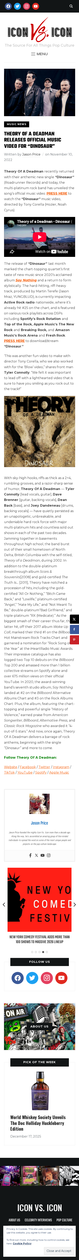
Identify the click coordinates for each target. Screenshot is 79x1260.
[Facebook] (30, 855)
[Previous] (4, 905)
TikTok (9, 772)
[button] (39, 54)
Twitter (44, 767)
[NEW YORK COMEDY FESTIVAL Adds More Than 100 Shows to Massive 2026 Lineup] (39, 870)
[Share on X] (74, 619)
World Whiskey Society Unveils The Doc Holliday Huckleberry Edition (38, 1123)
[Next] (75, 905)
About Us (14, 1220)
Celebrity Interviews (38, 1220)
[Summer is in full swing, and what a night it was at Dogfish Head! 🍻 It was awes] (30, 1176)
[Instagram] (49, 855)
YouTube (25, 772)
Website (10, 767)
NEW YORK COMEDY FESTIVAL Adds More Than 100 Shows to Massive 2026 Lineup (39, 939)
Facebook (28, 767)
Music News (16, 124)
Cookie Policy (22, 1243)
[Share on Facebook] (74, 629)
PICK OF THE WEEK (39, 1062)
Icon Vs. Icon (39, 1207)
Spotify (41, 772)
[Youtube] (43, 855)
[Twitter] (36, 855)
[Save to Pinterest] (74, 639)
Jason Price (31, 154)
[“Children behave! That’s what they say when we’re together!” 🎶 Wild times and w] (49, 1176)
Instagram (61, 767)
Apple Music (59, 772)
